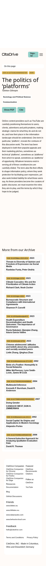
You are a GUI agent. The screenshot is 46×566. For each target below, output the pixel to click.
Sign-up (32, 54)
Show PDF (9, 110)
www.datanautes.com (14, 515)
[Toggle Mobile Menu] (41, 54)
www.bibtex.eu (12, 506)
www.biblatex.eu (12, 510)
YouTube (29, 487)
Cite (21, 110)
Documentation (12, 487)
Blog (8, 492)
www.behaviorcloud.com (16, 519)
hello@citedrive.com (14, 530)
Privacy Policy (32, 537)
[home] (10, 55)
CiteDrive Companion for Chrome (14, 470)
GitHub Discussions (14, 496)
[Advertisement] (23, 24)
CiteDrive (29, 482)
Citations (29, 474)
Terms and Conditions (15, 537)
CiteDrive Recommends (31, 470)
